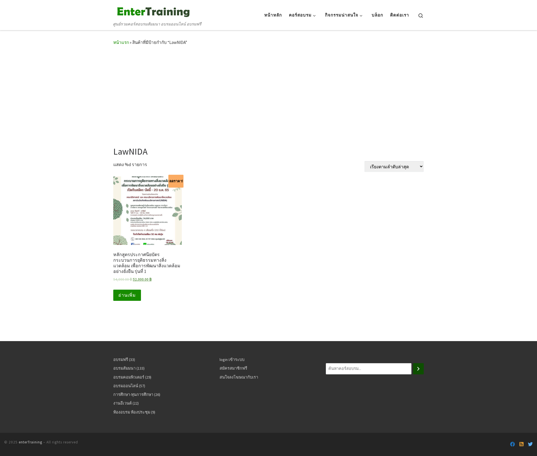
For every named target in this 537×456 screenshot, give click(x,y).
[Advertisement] (268, 94)
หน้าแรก (121, 42)
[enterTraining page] (512, 444)
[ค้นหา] (418, 368)
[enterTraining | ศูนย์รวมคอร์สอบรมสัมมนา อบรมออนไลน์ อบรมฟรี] (152, 11)
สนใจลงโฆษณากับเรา (239, 377)
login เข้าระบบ (232, 359)
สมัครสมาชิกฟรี (233, 368)
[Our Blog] (521, 444)
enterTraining (30, 442)
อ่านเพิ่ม (127, 295)
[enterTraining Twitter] (530, 444)
